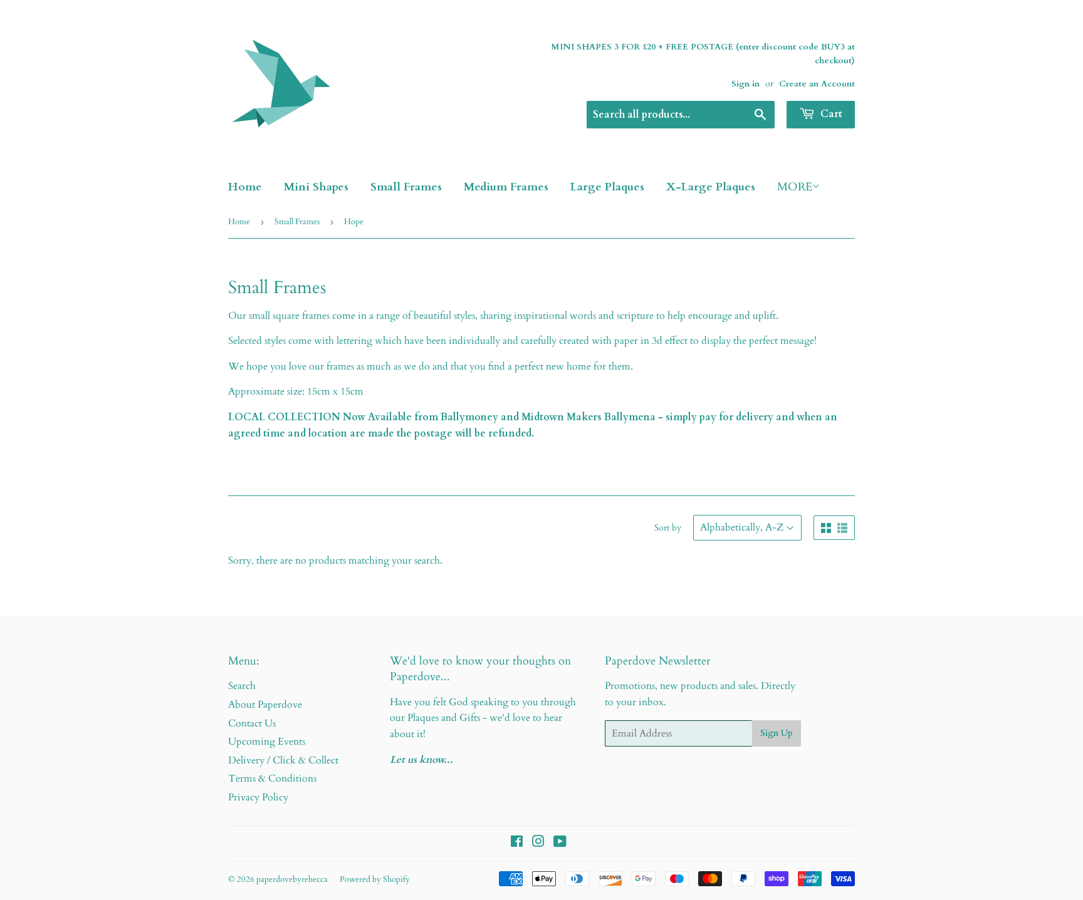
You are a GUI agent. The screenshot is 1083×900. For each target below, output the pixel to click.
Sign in (745, 84)
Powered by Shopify (375, 879)
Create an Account (817, 84)
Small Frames (406, 187)
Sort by (667, 528)
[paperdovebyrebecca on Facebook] (516, 843)
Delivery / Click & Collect (283, 760)
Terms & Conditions (272, 778)
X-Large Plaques (710, 187)
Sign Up (776, 733)
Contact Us (252, 723)
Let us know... (421, 760)
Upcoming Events (266, 741)
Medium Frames (506, 187)
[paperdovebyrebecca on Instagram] (538, 843)
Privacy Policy (258, 797)
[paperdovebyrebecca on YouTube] (560, 843)
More (794, 187)
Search (242, 686)
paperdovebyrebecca (292, 879)
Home (245, 187)
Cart (830, 114)
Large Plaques (607, 187)
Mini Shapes (316, 187)
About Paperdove (265, 704)
